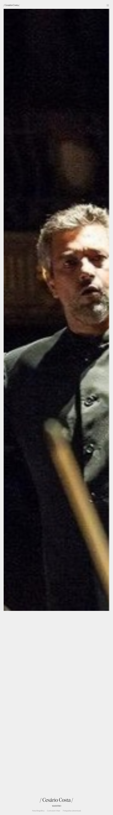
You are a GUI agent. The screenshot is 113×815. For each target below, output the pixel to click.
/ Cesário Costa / (12, 5)
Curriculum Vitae (53, 811)
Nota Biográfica (38, 811)
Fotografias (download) (72, 811)
